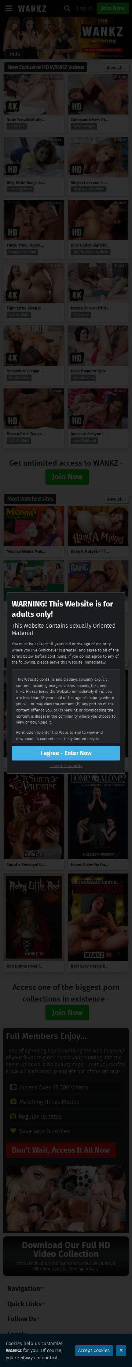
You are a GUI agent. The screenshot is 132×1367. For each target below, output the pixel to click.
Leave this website (66, 766)
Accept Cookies (94, 1350)
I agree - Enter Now (66, 753)
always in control (39, 1357)
